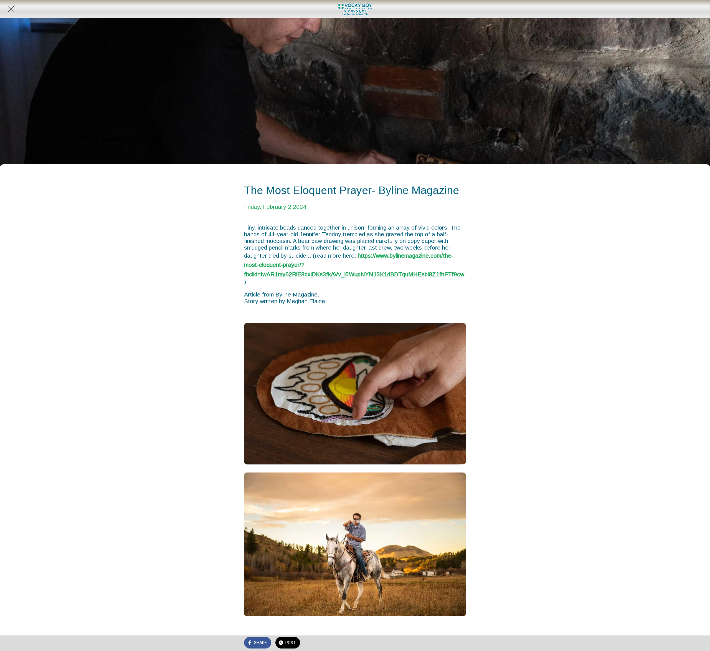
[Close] (11, 9)
